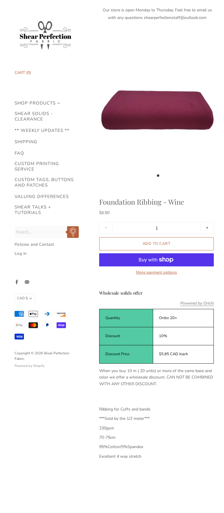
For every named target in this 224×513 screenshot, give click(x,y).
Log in (21, 253)
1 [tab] (158, 177)
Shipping (26, 142)
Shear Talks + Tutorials (33, 209)
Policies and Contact (34, 244)
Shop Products (35, 103)
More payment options (156, 272)
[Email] (27, 282)
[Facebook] (17, 282)
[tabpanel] (157, 104)
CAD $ (22, 298)
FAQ (19, 153)
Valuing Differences (42, 196)
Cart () (23, 72)
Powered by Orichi (197, 303)
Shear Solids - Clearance (34, 116)
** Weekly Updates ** (42, 130)
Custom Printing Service (37, 166)
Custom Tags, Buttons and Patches (44, 182)
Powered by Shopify (30, 366)
